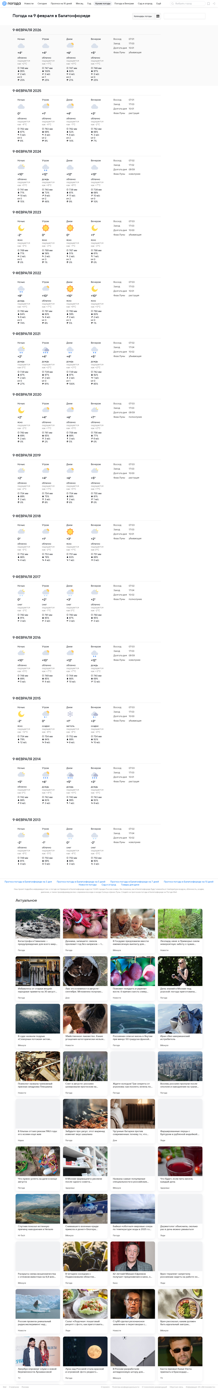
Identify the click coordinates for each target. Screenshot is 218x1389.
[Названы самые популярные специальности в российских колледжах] (132, 1168)
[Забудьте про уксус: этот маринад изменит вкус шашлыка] (85, 1121)
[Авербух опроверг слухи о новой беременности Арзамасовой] (38, 1359)
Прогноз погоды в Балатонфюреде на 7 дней (134, 881)
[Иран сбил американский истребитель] (180, 1026)
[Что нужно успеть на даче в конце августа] (38, 1168)
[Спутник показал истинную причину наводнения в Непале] (38, 1216)
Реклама (25, 1387)
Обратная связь (176, 1387)
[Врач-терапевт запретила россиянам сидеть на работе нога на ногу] (180, 1263)
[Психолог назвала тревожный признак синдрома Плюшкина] (38, 1073)
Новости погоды (88, 884)
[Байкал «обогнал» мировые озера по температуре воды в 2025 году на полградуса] (132, 1216)
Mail (4, 1387)
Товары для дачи (130, 884)
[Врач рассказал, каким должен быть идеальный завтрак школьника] (180, 1311)
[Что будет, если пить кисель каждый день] (180, 1168)
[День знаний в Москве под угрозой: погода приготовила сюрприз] (180, 978)
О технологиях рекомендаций (154, 1387)
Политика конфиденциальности (125, 1387)
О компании (14, 1387)
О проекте (105, 1387)
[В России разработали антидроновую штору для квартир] (132, 1359)
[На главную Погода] (14, 3)
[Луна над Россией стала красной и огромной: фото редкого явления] (85, 1359)
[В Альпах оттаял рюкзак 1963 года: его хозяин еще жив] (38, 1121)
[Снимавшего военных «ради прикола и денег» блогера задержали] (85, 1216)
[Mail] (4, 3)
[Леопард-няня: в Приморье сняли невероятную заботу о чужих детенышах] (180, 931)
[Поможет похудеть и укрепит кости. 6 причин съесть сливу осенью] (132, 978)
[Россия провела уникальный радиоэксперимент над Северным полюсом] (38, 1311)
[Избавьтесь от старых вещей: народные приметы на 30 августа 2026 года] (38, 978)
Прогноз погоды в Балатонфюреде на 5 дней (81, 881)
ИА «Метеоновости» (206, 1387)
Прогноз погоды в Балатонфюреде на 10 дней (188, 881)
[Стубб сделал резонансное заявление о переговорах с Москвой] (132, 1311)
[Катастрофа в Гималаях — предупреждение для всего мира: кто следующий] (38, 931)
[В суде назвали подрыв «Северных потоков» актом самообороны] (38, 1026)
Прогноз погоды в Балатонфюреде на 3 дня (28, 881)
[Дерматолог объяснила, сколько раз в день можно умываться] (180, 1216)
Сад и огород (109, 884)
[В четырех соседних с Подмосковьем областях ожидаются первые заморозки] (85, 1263)
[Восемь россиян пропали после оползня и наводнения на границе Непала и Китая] (180, 1073)
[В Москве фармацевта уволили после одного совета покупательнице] (85, 1168)
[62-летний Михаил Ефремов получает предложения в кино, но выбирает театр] (132, 1263)
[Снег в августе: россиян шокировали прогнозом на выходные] (85, 1073)
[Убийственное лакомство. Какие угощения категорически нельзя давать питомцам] (85, 1026)
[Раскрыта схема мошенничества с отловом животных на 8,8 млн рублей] (38, 1263)
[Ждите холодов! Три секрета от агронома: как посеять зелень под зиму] (132, 1073)
